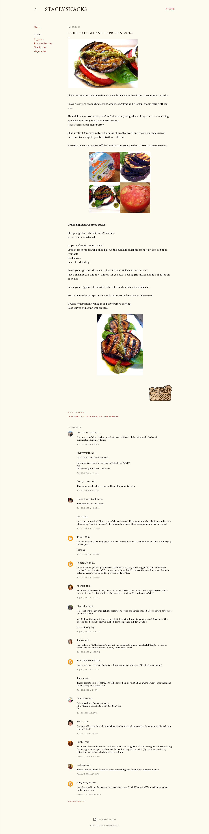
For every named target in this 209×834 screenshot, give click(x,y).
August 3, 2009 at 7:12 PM (88, 774)
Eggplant (39, 39)
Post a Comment (76, 801)
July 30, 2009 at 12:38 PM (88, 652)
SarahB (80, 742)
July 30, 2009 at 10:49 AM (88, 577)
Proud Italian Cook (87, 499)
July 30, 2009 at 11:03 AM (88, 632)
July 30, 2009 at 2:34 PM (88, 669)
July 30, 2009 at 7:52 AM (88, 490)
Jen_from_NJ (84, 782)
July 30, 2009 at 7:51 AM (87, 473)
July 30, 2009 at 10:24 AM (88, 528)
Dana (79, 516)
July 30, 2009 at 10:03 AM (88, 508)
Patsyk (80, 640)
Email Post (80, 412)
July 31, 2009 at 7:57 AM (87, 713)
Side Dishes (40, 47)
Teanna (80, 678)
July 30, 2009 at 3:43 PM (88, 690)
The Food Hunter (86, 660)
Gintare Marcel (112, 825)
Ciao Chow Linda (86, 432)
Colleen (81, 765)
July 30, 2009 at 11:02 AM (88, 597)
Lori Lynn (82, 698)
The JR (80, 537)
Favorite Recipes (43, 43)
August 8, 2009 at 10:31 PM (89, 794)
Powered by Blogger (107, 819)
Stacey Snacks (66, 9)
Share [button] (37, 27)
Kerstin (80, 721)
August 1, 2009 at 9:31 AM (88, 756)
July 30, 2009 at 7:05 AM (88, 444)
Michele (81, 585)
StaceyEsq (82, 606)
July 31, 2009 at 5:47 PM (87, 733)
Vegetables (40, 51)
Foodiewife (83, 562)
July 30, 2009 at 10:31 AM (88, 554)
